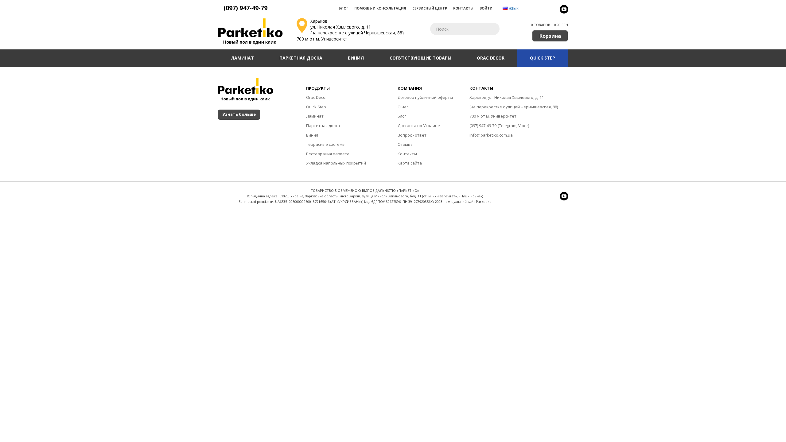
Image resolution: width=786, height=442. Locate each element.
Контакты (463, 8)
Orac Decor (490, 58)
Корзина (550, 36)
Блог (343, 8)
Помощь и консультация (380, 8)
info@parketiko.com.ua (491, 135)
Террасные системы (325, 144)
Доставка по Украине (419, 125)
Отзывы (406, 144)
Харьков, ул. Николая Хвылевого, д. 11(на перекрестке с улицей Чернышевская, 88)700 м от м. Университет (513, 107)
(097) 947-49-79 (482, 125)
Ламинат (242, 58)
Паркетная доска (300, 58)
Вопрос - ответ (412, 135)
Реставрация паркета (327, 154)
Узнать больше (239, 114)
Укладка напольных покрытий (336, 163)
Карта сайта (410, 163)
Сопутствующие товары (420, 58)
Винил (356, 58)
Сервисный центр (429, 8)
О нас (403, 107)
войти (486, 8)
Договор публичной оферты (425, 97)
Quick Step (542, 58)
